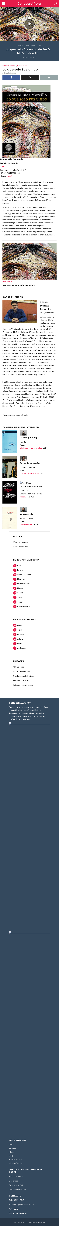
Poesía (40, 46)
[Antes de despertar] (9, 467)
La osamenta (26, 514)
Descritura (13, 1181)
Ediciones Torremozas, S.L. (31, 448)
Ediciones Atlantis (21, 680)
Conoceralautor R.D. (17, 1189)
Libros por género (20, 542)
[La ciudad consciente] (9, 492)
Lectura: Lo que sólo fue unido (18, 285)
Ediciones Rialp (26, 524)
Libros (11, 1152)
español (20, 46)
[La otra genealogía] (9, 441)
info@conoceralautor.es (24, 1204)
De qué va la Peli (16, 1185)
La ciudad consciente (31, 486)
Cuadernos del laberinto (30, 473)
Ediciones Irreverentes (23, 685)
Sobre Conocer (15, 1159)
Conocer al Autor (37, 1222)
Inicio (11, 1144)
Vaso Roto (24, 497)
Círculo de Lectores (21, 671)
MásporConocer (16, 1163)
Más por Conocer (16, 1176)
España (28, 46)
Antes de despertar (30, 463)
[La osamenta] (9, 518)
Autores (12, 1148)
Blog (11, 1156)
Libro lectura (8, 282)
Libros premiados (20, 546)
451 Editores (18, 667)
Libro (33, 46)
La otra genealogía (29, 437)
